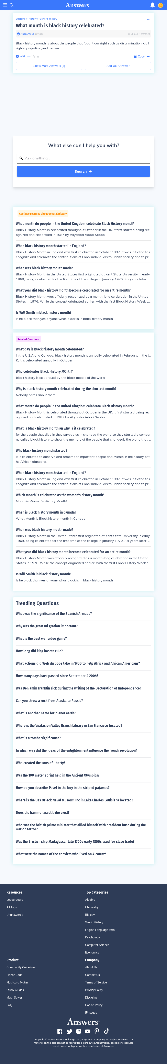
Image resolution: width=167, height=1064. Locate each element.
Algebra (90, 900)
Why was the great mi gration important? (47, 626)
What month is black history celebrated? (60, 25)
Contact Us (92, 975)
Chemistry (91, 907)
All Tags (12, 907)
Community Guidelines (21, 967)
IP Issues (91, 1012)
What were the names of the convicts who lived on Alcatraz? (61, 854)
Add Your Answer (118, 66)
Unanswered (15, 915)
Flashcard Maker (17, 982)
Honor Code (14, 975)
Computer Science (97, 945)
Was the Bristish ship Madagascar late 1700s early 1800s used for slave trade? (75, 841)
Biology (90, 915)
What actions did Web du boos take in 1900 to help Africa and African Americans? (78, 663)
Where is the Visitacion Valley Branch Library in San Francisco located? (69, 725)
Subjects (20, 18)
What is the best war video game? (41, 638)
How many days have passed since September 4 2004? (57, 676)
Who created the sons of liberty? (40, 763)
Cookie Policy (93, 1005)
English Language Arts (100, 930)
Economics (92, 952)
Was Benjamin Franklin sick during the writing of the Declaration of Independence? (78, 688)
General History (48, 18)
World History (94, 922)
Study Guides (15, 990)
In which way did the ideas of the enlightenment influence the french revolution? (76, 750)
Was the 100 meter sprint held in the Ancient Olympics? (57, 775)
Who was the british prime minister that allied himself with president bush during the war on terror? (81, 827)
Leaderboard (15, 900)
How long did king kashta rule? (39, 651)
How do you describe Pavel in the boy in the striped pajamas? (63, 788)
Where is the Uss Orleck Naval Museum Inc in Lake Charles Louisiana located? (74, 800)
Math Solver (14, 997)
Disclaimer (92, 997)
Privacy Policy (94, 990)
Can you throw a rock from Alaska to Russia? (49, 700)
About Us (91, 967)
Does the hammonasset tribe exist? (42, 812)
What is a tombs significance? (38, 738)
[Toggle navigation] (5, 5)
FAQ (9, 1005)
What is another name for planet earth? (46, 713)
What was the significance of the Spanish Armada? (54, 613)
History (32, 18)
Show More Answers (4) (49, 66)
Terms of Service (96, 982)
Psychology (92, 937)
